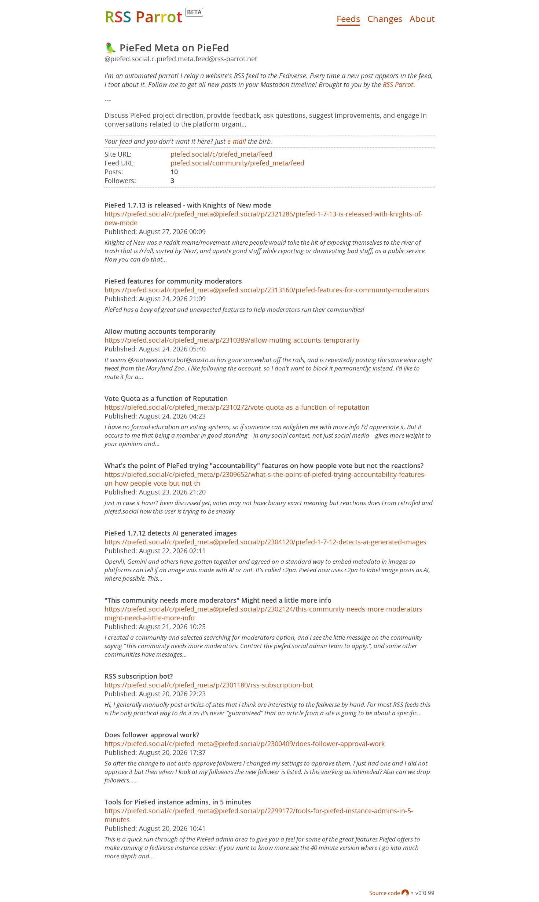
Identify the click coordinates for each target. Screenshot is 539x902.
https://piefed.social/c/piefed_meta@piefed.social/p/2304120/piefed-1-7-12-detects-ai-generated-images (265, 541)
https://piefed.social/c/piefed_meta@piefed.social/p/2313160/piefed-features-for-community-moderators (266, 289)
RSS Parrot (398, 84)
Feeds (348, 18)
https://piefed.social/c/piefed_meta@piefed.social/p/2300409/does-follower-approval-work (244, 743)
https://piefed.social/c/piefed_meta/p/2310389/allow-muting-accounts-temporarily (231, 340)
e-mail (236, 141)
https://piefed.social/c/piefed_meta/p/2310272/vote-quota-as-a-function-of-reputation (237, 407)
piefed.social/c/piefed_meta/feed (221, 154)
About (422, 18)
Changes (384, 18)
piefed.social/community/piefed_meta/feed (237, 162)
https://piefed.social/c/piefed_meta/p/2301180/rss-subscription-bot (208, 684)
